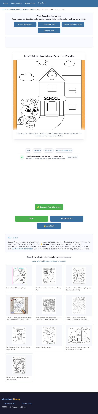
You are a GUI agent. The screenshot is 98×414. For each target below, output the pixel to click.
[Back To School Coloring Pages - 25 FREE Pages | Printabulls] (79, 335)
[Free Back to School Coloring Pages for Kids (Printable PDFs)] (79, 275)
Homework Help (49, 24)
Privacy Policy (16, 3)
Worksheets (11, 399)
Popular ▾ (42, 3)
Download (66, 219)
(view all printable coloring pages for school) (49, 261)
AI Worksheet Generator (22, 249)
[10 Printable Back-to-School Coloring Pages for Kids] (19, 335)
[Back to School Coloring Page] (19, 275)
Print (31, 219)
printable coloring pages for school (21, 9)
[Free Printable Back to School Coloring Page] (49, 275)
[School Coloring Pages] (49, 335)
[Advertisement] (49, 183)
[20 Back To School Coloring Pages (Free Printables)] (19, 365)
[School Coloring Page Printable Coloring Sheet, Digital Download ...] (79, 305)
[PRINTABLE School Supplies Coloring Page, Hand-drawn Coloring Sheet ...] (19, 305)
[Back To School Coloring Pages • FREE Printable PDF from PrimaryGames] (49, 305)
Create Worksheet (25, 24)
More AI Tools (49, 31)
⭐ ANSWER (49, 226)
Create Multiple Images (73, 24)
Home (5, 3)
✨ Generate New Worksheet (49, 207)
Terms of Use (30, 3)
